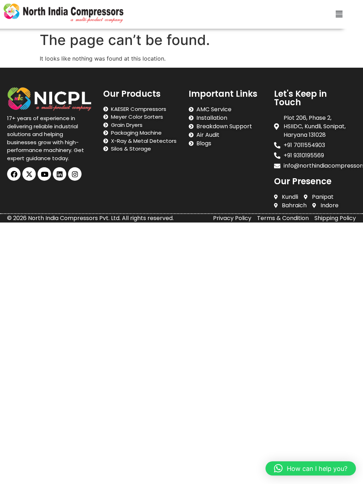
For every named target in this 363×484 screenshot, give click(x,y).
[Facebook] (14, 174)
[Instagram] (75, 174)
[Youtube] (44, 174)
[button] (339, 14)
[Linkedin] (59, 174)
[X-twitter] (29, 174)
